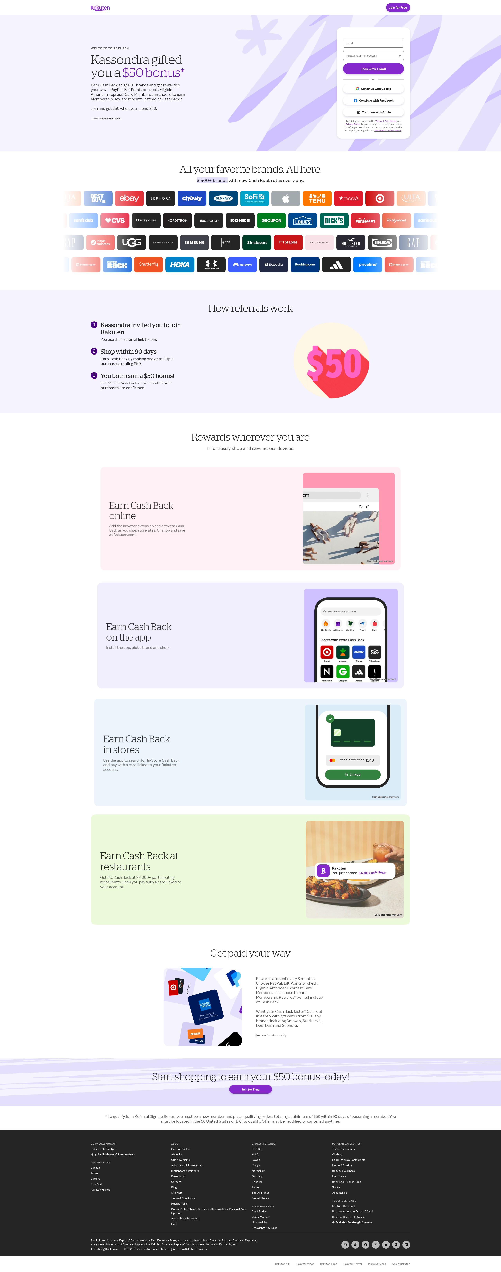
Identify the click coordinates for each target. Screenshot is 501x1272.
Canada (95, 1167)
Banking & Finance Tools (346, 1181)
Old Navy (257, 1176)
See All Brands (260, 1192)
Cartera (95, 1178)
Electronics (339, 1176)
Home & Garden (342, 1165)
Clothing (337, 1154)
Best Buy (257, 1148)
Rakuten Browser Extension (349, 1216)
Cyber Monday (261, 1216)
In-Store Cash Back (343, 1206)
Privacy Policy (179, 1203)
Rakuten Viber (305, 1263)
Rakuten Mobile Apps (103, 1148)
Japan (94, 1173)
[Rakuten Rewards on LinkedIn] (406, 1245)
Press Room (178, 1176)
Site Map (176, 1192)
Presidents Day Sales (264, 1227)
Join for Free (398, 7)
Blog (174, 1187)
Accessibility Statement (185, 1218)
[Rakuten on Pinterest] (396, 1245)
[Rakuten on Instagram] (345, 1245)
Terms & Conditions (183, 1198)
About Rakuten (401, 1263)
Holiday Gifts (259, 1222)
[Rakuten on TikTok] (355, 1245)
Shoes (336, 1187)
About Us (176, 1154)
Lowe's (256, 1159)
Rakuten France (100, 1189)
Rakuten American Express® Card (352, 1211)
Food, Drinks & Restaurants (348, 1159)
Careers (176, 1181)
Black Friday (259, 1211)
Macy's (256, 1165)
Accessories (339, 1192)
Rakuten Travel (352, 1263)
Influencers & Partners (185, 1170)
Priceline (257, 1181)
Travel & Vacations (343, 1148)
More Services (377, 1263)
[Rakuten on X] (376, 1245)
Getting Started (180, 1148)
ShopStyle (97, 1184)
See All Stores (260, 1198)
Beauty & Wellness (343, 1170)
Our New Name (180, 1159)
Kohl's (255, 1154)
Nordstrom (258, 1170)
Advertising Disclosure (104, 1249)
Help (174, 1224)
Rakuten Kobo (328, 1263)
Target (256, 1187)
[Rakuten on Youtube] (386, 1245)
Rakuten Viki (282, 1263)
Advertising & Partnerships (187, 1165)
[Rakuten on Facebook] (365, 1245)
